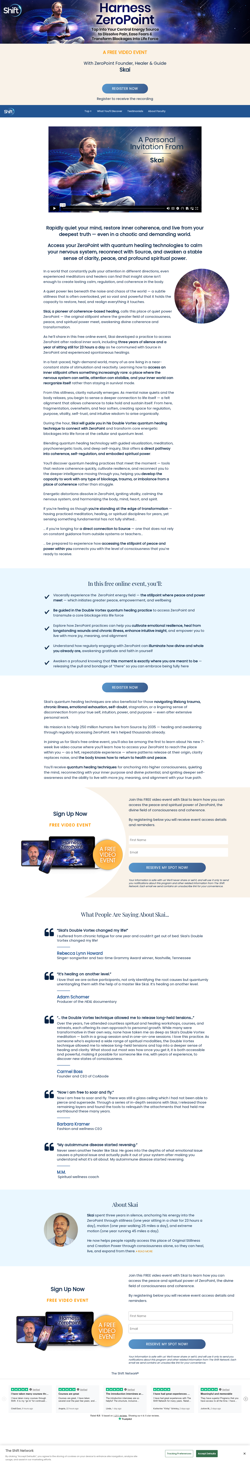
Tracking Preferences (179, 1453)
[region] (125, 1454)
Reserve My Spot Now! (167, 867)
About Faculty (156, 111)
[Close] (244, 1453)
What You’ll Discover (109, 111)
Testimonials (135, 111)
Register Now (125, 88)
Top (87, 111)
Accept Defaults (207, 1453)
